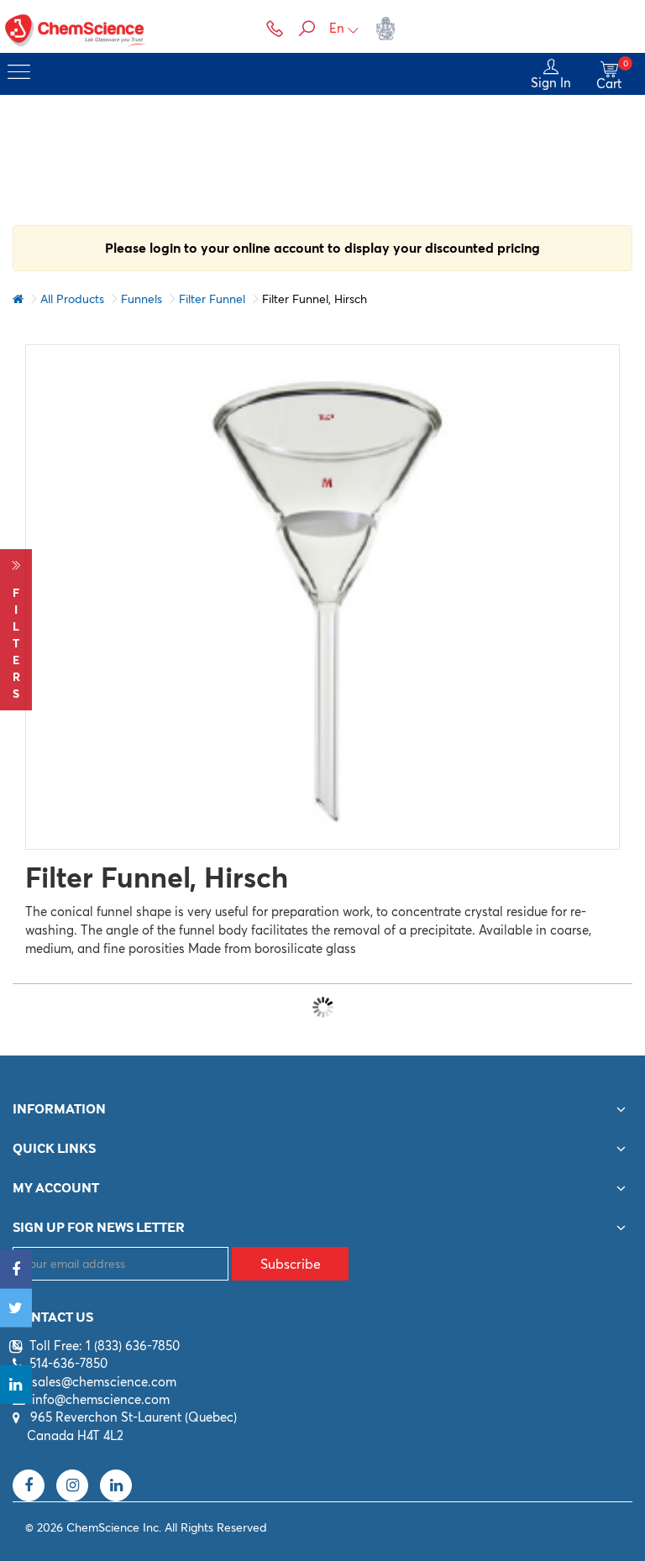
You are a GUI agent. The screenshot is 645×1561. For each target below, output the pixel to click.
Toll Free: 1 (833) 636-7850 (104, 1346)
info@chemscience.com (101, 1399)
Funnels (141, 298)
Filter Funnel (212, 298)
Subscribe (290, 1263)
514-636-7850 (68, 1363)
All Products (72, 298)
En (336, 28)
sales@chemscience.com (104, 1382)
